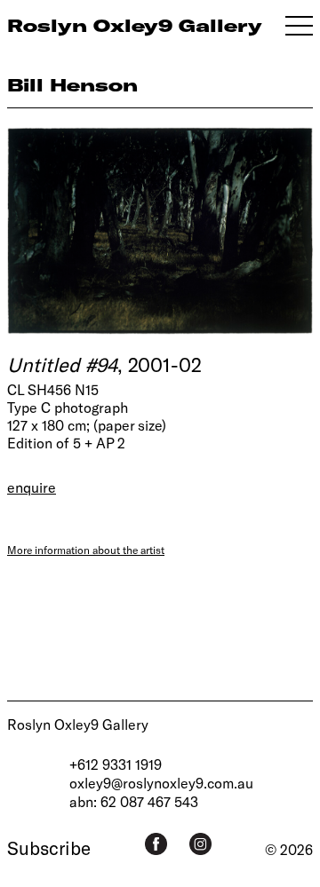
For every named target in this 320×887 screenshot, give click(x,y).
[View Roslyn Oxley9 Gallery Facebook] (156, 844)
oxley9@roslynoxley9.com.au (161, 782)
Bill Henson (72, 85)
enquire (31, 487)
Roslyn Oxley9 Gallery (77, 724)
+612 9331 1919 (115, 764)
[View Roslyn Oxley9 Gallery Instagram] (200, 844)
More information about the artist (85, 549)
